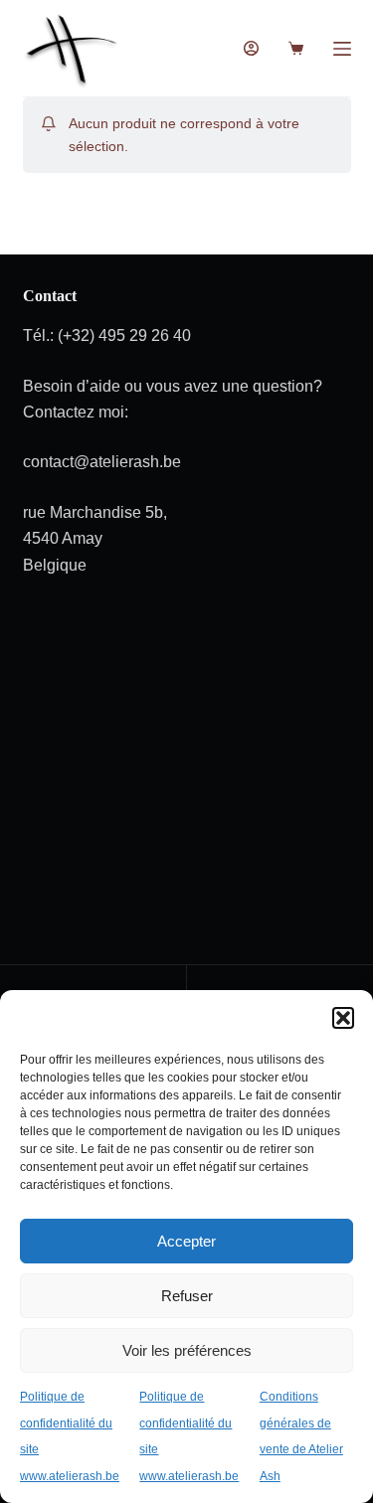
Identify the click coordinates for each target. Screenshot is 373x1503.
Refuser (187, 1295)
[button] (343, 1018)
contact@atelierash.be (102, 461)
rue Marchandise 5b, (95, 512)
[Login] (251, 48)
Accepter (186, 1241)
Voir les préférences (187, 1350)
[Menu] (342, 49)
